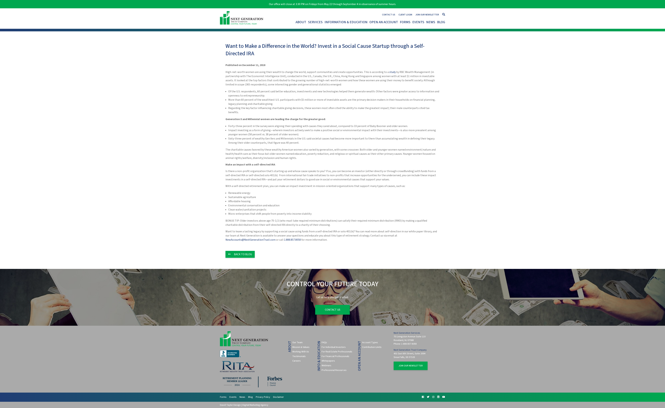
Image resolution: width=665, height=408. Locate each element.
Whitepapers (328, 361)
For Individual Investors (334, 347)
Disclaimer (278, 397)
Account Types (370, 342)
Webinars (326, 365)
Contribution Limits (372, 347)
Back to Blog (242, 254)
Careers (296, 361)
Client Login (405, 14)
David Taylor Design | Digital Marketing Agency (244, 405)
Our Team (297, 342)
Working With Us (300, 351)
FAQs (324, 342)
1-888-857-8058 (409, 344)
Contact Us (388, 14)
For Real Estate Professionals (337, 351)
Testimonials (299, 356)
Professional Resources (334, 370)
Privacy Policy (263, 397)
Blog (441, 22)
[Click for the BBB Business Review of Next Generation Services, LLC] (230, 356)
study (392, 72)
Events (418, 22)
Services (315, 22)
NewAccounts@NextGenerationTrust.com (250, 240)
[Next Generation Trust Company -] (242, 18)
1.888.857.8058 (292, 240)
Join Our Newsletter (427, 14)
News (430, 22)
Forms (405, 22)
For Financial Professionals (335, 356)
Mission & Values (300, 347)
